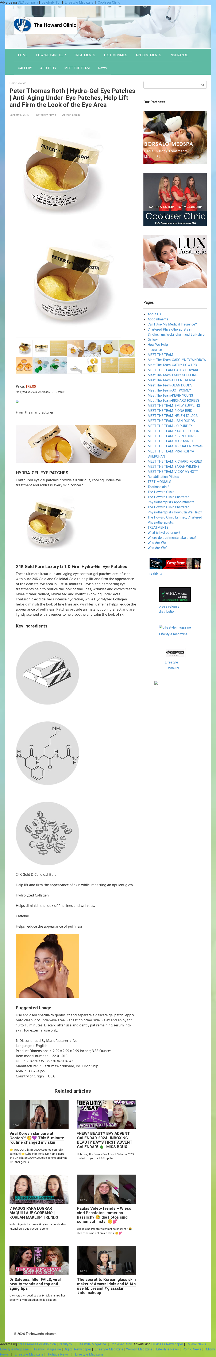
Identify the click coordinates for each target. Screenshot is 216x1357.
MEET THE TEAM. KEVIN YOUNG (172, 436)
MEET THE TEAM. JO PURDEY (170, 426)
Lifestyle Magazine (79, 2)
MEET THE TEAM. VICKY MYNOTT (173, 472)
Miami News (197, 1344)
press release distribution (37, 1344)
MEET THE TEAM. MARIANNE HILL (173, 441)
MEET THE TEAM (77, 68)
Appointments (158, 319)
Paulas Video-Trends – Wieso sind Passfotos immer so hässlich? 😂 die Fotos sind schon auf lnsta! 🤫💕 (104, 1215)
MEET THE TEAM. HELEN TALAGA (173, 416)
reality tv (156, 573)
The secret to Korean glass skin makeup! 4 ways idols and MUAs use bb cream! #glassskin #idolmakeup (106, 1286)
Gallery (153, 340)
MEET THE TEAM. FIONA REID (170, 411)
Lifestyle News (167, 1349)
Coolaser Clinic (109, 2)
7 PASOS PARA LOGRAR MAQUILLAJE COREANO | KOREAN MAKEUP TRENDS (33, 1213)
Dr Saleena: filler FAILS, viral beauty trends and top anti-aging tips (35, 1284)
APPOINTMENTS (148, 55)
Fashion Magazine (47, 1349)
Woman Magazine (139, 1349)
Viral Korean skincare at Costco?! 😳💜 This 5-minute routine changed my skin (36, 1138)
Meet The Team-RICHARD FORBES (173, 401)
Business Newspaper (167, 1344)
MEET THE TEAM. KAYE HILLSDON (173, 431)
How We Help (158, 345)
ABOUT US (48, 68)
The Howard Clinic (161, 492)
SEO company (28, 2)
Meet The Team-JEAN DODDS (170, 385)
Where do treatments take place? (172, 538)
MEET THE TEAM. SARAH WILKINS (174, 467)
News (102, 68)
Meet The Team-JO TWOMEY (169, 390)
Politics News (58, 1354)
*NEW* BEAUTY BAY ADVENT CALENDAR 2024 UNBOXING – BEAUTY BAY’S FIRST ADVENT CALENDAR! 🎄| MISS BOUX (104, 1140)
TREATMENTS (84, 55)
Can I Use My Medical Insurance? (172, 324)
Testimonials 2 (158, 487)
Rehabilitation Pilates (163, 477)
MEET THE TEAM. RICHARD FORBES (175, 461)
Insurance (155, 350)
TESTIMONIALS (115, 55)
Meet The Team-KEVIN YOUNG (170, 395)
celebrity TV (51, 2)
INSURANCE (179, 55)
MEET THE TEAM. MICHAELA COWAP (176, 446)
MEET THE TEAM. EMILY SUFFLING (174, 406)
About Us (154, 314)
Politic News (191, 1349)
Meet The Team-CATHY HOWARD (172, 365)
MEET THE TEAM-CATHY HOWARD (173, 370)
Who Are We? (157, 548)
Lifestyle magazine (173, 634)
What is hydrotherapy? (164, 533)
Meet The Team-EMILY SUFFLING (172, 375)
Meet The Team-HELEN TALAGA (171, 380)
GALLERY (25, 68)
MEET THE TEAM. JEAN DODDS (171, 421)
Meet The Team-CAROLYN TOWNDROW (177, 360)
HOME (22, 55)
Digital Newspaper (77, 1349)
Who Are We (157, 543)
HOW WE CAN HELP (51, 55)
